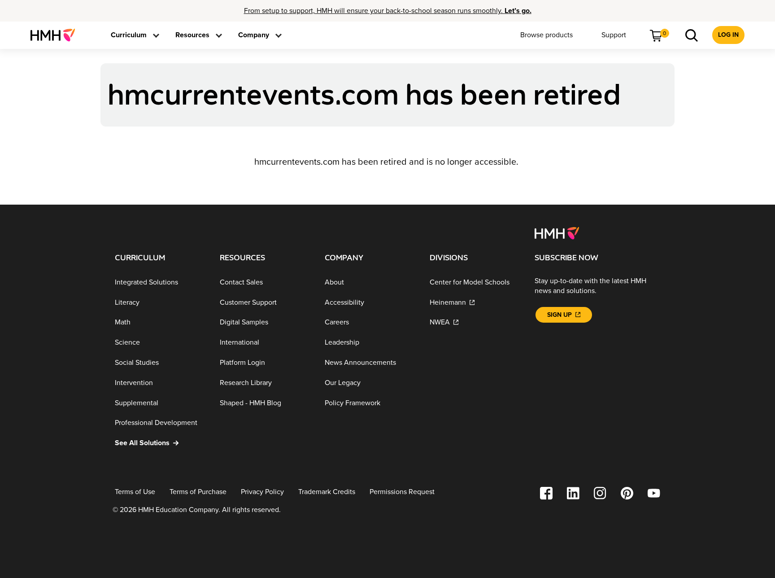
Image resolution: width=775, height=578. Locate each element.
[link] (56, 35)
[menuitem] (56, 35)
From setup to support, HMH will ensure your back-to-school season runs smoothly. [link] (387, 10)
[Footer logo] (557, 232)
